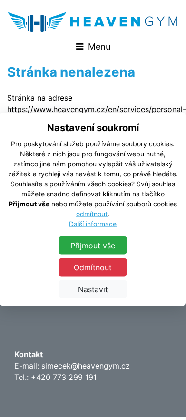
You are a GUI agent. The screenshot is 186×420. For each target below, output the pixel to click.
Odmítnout (93, 267)
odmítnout (92, 214)
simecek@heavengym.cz (85, 365)
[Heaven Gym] (92, 21)
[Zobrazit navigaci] (93, 46)
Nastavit (93, 289)
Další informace (93, 224)
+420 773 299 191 (64, 377)
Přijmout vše (92, 245)
